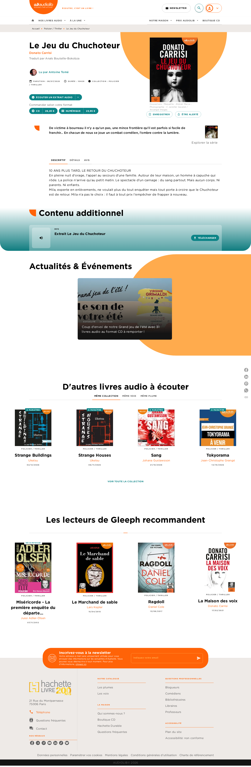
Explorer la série (205, 143)
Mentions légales (116, 755)
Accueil (36, 28)
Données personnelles (52, 755)
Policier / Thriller (53, 28)
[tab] (32, 20)
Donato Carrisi (40, 53)
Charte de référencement (196, 755)
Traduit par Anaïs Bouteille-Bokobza (54, 58)
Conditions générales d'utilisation (154, 755)
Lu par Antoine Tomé (54, 72)
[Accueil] (43, 8)
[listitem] (32, 743)
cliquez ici (81, 664)
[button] (176, 8)
